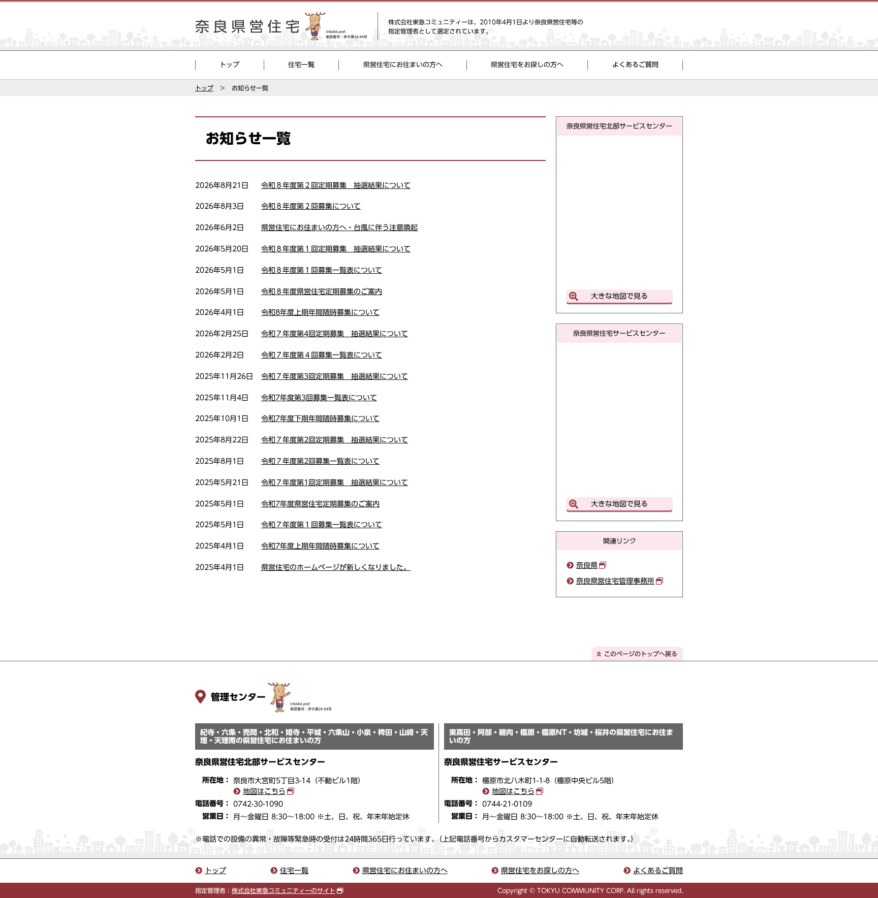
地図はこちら (264, 791)
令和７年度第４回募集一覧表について (321, 355)
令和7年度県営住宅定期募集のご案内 (320, 503)
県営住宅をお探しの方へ (527, 64)
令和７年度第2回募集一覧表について (320, 461)
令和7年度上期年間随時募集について (320, 546)
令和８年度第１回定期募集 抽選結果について (336, 248)
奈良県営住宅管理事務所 (615, 581)
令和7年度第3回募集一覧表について (319, 397)
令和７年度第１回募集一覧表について (321, 524)
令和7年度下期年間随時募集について (320, 418)
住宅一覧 (301, 64)
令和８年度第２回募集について (311, 206)
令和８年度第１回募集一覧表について (321, 270)
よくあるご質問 (635, 64)
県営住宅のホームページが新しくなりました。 (336, 567)
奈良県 (587, 565)
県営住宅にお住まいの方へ (403, 64)
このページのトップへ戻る (640, 654)
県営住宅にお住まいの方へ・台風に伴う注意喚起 (339, 227)
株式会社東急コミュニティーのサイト (283, 890)
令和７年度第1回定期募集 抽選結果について (334, 482)
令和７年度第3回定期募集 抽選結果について (334, 376)
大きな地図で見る (619, 296)
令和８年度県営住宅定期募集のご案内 (321, 291)
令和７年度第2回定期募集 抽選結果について (334, 439)
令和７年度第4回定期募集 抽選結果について (334, 333)
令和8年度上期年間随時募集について (320, 312)
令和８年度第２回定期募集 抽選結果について (336, 185)
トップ (229, 64)
